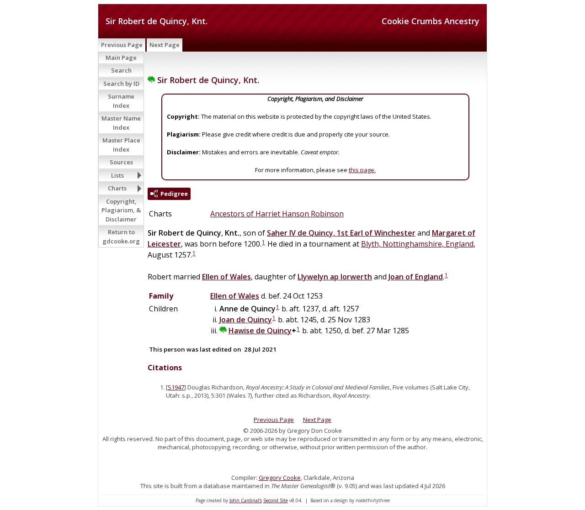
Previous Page (122, 45)
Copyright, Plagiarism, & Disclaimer (121, 210)
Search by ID (121, 83)
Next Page (164, 45)
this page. (362, 170)
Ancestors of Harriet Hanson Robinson (277, 214)
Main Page (121, 57)
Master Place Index (121, 144)
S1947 (176, 387)
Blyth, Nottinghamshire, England (417, 244)
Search (121, 70)
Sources (121, 162)
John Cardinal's (245, 500)
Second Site (275, 500)
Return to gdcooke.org (121, 236)
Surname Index (121, 101)
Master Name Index (121, 122)
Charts (117, 188)
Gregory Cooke (280, 477)
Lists (117, 175)
